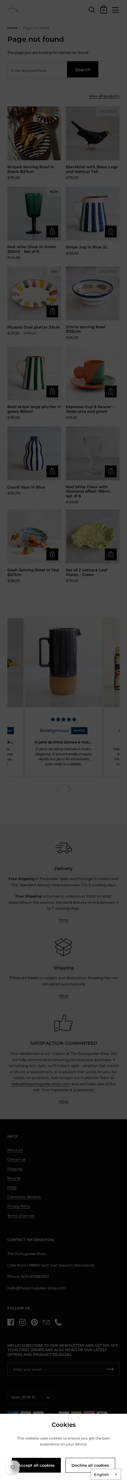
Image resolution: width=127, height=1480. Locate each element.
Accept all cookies (36, 1465)
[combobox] (106, 1474)
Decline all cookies (90, 1465)
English (101, 1474)
